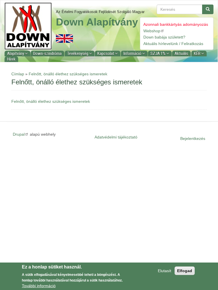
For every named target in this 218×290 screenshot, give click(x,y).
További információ (39, 285)
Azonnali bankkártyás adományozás (175, 24)
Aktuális (181, 53)
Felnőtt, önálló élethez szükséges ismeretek (68, 74)
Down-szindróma (47, 53)
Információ (132, 53)
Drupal (19, 134)
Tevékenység (78, 53)
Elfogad (184, 270)
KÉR (197, 53)
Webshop (151, 31)
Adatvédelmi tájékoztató (116, 137)
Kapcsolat (106, 53)
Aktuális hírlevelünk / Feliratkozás (173, 43)
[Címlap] (30, 26)
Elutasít (164, 270)
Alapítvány (16, 53)
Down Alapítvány (97, 22)
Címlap (17, 74)
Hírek (11, 59)
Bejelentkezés (192, 138)
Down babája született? (164, 37)
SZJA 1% (158, 53)
